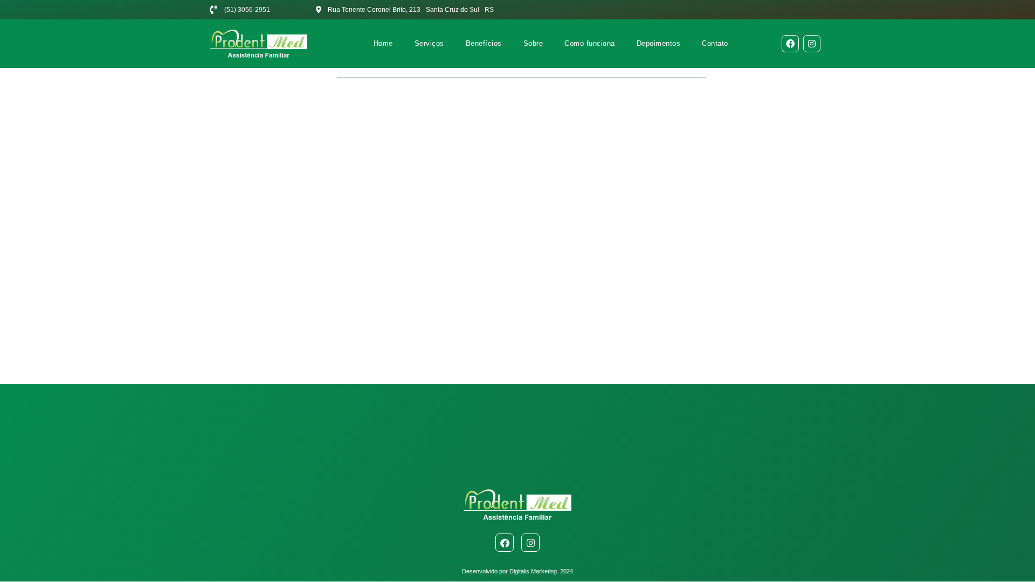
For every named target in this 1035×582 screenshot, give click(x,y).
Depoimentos (659, 43)
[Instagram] (811, 43)
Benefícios (484, 43)
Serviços (429, 43)
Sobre (533, 43)
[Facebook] (790, 43)
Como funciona (589, 43)
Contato (715, 43)
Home (383, 43)
